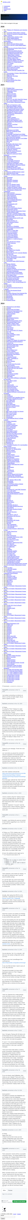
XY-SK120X (10, 254)
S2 (8, 478)
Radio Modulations (12, 197)
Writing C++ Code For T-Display (15, 66)
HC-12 (9, 183)
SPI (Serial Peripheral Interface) (15, 341)
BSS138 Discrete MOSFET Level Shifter (17, 138)
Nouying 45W (10, 74)
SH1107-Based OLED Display (15, 474)
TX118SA (9, 567)
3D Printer (9, 359)
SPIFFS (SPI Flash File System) (15, 464)
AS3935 (9, 202)
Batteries (9, 123)
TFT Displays (10, 338)
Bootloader (9, 296)
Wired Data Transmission (13, 492)
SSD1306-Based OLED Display (16, 477)
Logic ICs (9, 369)
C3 (8, 611)
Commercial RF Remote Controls (15, 109)
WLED (9, 308)
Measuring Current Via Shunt (14, 665)
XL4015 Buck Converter (13, 678)
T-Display (9, 64)
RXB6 (8, 498)
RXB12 (9, 495)
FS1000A (9, 570)
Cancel (2, 1218)
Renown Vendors (12, 156)
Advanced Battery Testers (13, 334)
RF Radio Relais (11, 401)
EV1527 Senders (11, 538)
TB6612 (9, 382)
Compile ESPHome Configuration (15, 276)
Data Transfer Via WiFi (13, 390)
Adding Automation (11, 421)
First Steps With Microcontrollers (15, 294)
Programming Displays (12, 237)
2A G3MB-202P (11, 400)
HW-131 (9, 503)
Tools (5, 10)
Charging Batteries (11, 268)
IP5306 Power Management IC (15, 121)
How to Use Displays (12, 231)
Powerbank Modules (13, 485)
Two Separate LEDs (12, 389)
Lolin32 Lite (10, 343)
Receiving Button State (12, 345)
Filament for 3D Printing (13, 312)
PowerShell (10, 219)
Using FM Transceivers (13, 162)
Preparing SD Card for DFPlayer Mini (16, 215)
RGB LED (10, 638)
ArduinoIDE (10, 229)
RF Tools (9, 178)
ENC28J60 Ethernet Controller (14, 559)
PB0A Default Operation (13, 139)
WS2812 (9, 632)
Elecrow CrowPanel (12, 124)
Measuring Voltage (12, 91)
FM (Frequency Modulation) (14, 194)
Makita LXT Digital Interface (15, 62)
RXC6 (8, 499)
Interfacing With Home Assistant (15, 344)
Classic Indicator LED (12, 641)
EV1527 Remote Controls (13, 185)
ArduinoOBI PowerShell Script (15, 52)
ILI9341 (9, 247)
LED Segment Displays (13, 222)
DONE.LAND (6, 2)
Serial (9, 465)
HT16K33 (9, 580)
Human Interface (11, 659)
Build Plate (9, 248)
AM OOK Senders (12, 569)
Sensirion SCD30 (11, 452)
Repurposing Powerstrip (13, 366)
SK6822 (9, 629)
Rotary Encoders (11, 661)
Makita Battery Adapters (14, 55)
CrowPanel (10, 159)
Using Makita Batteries (13, 38)
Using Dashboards (11, 438)
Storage (9, 658)
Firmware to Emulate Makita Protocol (17, 48)
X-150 (8, 142)
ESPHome (10, 396)
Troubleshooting (11, 440)
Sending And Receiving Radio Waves (16, 188)
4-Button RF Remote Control (14, 111)
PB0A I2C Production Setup (14, 131)
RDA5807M (10, 507)
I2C (8, 240)
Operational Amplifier (12, 373)
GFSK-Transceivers (12, 531)
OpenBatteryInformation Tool (15, 53)
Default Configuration (12, 425)
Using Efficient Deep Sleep (14, 80)
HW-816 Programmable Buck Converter (17, 563)
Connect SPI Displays (12, 236)
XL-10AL (9, 348)
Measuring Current (11, 95)
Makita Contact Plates (13, 57)
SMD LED (10, 625)
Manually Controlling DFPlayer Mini (16, 213)
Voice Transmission (12, 152)
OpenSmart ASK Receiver (13, 516)
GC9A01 (9, 285)
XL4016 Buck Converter (13, 679)
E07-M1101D (10, 544)
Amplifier (9, 549)
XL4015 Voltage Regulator (14, 655)
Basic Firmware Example (13, 67)
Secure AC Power (11, 407)
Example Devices (11, 428)
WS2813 (9, 633)
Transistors (10, 177)
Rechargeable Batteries (13, 318)
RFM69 (9, 523)
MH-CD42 (9, 141)
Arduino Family (11, 608)
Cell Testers (10, 259)
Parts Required (10, 457)
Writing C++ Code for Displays (14, 238)
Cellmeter (9, 315)
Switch (9, 486)
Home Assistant (11, 450)
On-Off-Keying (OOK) (13, 539)
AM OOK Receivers (12, 525)
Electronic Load (11, 576)
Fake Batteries (10, 336)
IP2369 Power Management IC (15, 113)
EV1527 (9, 534)
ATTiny (9, 606)
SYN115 (9, 326)
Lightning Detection (12, 201)
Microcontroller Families (14, 461)
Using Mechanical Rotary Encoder (15, 662)
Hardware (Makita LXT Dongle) (16, 60)
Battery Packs (10, 319)
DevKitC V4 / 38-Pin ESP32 (14, 449)
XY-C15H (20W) (11, 491)
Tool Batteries (10, 114)
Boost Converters (11, 93)
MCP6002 (10, 376)
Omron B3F (10, 355)
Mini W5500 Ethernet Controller (15, 493)
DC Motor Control (12, 380)
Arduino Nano (10, 88)
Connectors (10, 245)
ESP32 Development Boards (14, 290)
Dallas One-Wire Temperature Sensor (16, 211)
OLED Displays (11, 266)
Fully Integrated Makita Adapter (15, 43)
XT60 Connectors (11, 243)
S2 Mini (9, 225)
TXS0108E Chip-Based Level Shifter (16, 134)
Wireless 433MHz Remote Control (15, 171)
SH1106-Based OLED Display (14, 272)
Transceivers (10, 541)
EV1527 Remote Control (13, 184)
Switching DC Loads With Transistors (16, 489)
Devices (9, 574)
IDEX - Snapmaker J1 (12, 358)
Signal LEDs (10, 385)
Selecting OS (10, 443)
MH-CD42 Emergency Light (14, 120)
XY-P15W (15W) (11, 552)
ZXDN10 (10, 42)
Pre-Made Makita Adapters (14, 59)
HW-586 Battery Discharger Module (16, 165)
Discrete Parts (10, 680)
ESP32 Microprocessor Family (15, 127)
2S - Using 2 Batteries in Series (14, 672)
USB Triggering (11, 146)
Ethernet (9, 613)
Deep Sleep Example (12, 69)
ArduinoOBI (11, 49)
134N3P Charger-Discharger (14, 151)
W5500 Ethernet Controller (14, 560)
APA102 (9, 626)
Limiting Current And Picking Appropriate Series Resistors (13, 572)
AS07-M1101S (11, 206)
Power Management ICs (13, 118)
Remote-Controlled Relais (13, 405)
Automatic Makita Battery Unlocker (16, 32)
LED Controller (11, 361)
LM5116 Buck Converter (13, 675)
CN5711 (9, 362)
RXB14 (9, 496)
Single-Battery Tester (12, 166)
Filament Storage (11, 300)
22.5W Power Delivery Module (15, 484)
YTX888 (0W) (11, 546)
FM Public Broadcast (12, 505)
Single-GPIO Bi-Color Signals (14, 368)
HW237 (9, 532)
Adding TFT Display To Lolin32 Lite (16, 340)
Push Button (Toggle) (12, 431)
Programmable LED (12, 204)
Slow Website (10, 333)
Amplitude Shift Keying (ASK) (15, 537)
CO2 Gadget (10, 298)
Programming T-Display (13, 352)
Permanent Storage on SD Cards (15, 218)
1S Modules (10, 482)
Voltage (9, 654)
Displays (9, 337)
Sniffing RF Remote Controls (14, 187)
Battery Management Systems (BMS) (16, 257)
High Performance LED (13, 623)
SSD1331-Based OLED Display (15, 273)
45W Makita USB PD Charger (14, 107)
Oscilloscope (11, 470)
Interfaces (10, 472)
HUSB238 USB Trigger (13, 145)
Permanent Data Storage (13, 279)
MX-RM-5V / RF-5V (12, 514)
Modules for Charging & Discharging (16, 269)
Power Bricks (10, 251)
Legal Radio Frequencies (14, 160)
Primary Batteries (11, 264)
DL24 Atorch (11, 471)
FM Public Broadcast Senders (14, 509)
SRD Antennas (11, 192)
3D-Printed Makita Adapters (14, 56)
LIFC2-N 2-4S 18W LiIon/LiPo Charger (17, 99)
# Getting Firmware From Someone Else (17, 293)
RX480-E (9, 205)
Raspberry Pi (10, 442)
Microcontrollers (11, 313)
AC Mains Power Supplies (13, 250)
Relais (8, 488)
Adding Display (11, 454)
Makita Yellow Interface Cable (14, 37)
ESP (8, 609)
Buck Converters (11, 657)
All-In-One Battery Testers (13, 325)
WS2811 (9, 630)
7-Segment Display (12, 578)
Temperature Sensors (12, 209)
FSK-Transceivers (11, 535)
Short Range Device (12, 198)
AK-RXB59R (10, 527)
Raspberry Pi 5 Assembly (13, 456)
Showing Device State (12, 173)
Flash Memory (11, 463)
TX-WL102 (10, 521)
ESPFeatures (11, 467)
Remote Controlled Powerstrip (14, 398)
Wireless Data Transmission (14, 475)
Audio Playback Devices (13, 556)
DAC (9, 468)
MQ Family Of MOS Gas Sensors (15, 411)
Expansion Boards (11, 447)
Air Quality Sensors (11, 414)
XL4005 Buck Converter (13, 676)
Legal (14, 1214)
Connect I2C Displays (12, 234)
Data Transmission (11, 524)
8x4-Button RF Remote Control (15, 110)
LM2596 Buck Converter (13, 562)
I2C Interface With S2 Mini (14, 479)
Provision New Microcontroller (14, 433)
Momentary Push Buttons (13, 354)
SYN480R (10, 518)
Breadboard (10, 500)
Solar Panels (10, 329)
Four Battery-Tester (11, 275)
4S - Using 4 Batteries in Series (14, 100)
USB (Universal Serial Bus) (14, 148)
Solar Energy (10, 327)
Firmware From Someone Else (14, 311)
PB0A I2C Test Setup (12, 76)
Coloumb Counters (11, 96)
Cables (8, 244)
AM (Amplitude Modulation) (14, 199)
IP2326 (9, 116)
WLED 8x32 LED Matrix (13, 306)
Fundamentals (7, 9)
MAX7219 (9, 223)
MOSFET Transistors (12, 180)
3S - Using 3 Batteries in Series (14, 673)
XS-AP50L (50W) (11, 545)
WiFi (8, 410)
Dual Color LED (11, 636)
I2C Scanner (10, 63)
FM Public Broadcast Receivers (15, 506)
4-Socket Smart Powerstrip (13, 364)
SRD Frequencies (11, 195)
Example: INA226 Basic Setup (14, 669)
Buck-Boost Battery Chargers (14, 106)
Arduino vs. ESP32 (12, 577)
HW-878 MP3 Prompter (13, 558)
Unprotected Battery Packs (13, 322)
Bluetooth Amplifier (12, 551)
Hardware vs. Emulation (13, 226)
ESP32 (8, 291)
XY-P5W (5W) (11, 553)
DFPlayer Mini (11, 216)
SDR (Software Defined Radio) (15, 89)
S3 (8, 128)
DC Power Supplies (12, 255)
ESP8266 (9, 125)
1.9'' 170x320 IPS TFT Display (15, 330)
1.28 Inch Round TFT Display (14, 280)
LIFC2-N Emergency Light (14, 105)
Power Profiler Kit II (12, 350)
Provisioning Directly (12, 435)
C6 (8, 612)
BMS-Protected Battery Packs (14, 320)
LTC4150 (9, 98)
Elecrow (10, 158)
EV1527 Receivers (12, 512)
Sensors (9, 453)
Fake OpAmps (11, 375)
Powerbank (10, 481)
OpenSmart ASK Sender (13, 520)
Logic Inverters (11, 365)
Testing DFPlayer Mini (12, 212)
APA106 (9, 584)
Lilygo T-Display (11, 351)
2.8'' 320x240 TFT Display (13, 241)
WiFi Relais (9, 403)
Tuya (8, 408)
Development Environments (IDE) (15, 227)
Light (8, 634)
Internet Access (10, 415)
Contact (19, 1214)
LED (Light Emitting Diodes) (14, 208)
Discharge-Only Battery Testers (15, 163)
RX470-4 (9, 517)
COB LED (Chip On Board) (14, 605)
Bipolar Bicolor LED (12, 386)
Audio (8, 548)
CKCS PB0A (10, 78)
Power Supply (10, 502)
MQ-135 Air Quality (12, 412)
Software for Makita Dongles (15, 50)
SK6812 (9, 627)
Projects (6, 7)
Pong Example (10, 81)
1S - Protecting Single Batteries (14, 671)
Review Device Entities (12, 436)
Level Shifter (10, 132)
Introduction (10, 297)
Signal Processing (11, 387)
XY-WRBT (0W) (11, 555)
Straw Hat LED (11, 640)
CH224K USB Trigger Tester (14, 144)
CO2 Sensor (10, 429)
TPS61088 (10, 92)
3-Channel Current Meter (13, 278)
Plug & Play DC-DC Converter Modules (17, 252)
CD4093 (9, 372)
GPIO (8, 394)
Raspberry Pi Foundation (13, 458)
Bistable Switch (11, 347)
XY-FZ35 (9, 77)
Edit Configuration (11, 426)
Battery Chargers (11, 117)
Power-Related (10, 664)
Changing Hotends (11, 357)
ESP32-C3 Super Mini (12, 230)
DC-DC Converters (12, 265)
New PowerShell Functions (13, 137)
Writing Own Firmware (13, 460)
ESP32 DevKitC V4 (12, 220)
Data (8, 383)
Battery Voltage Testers (13, 323)
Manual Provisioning (12, 432)
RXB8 (8, 513)
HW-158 (9, 510)
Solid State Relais (11, 404)
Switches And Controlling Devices (15, 397)
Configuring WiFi (11, 424)
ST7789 (9, 332)
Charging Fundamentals (13, 271)
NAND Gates (10, 371)
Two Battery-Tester (11, 258)
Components (7, 6)
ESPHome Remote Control (14, 167)
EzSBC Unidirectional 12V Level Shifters (17, 135)
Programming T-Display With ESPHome (17, 73)
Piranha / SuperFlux (12, 637)
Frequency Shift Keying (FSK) (14, 542)
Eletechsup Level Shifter (13, 130)
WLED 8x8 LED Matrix (13, 309)
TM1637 (9, 583)
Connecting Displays (12, 233)
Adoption (9, 422)
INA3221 (9, 286)
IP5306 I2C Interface (12, 149)
